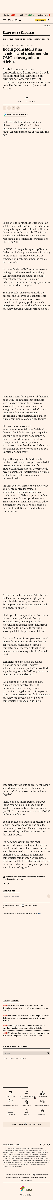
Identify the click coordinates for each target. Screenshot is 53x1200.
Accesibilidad (25, 1177)
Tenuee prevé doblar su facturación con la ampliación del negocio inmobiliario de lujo (24, 1026)
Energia (29, 39)
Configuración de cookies (39, 1174)
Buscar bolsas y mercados (15, 1046)
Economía (16, 896)
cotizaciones (10, 1114)
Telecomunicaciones (17, 39)
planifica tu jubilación (10, 1105)
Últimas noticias (11, 1001)
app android (42, 1114)
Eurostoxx (14, 1059)
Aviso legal (15, 1174)
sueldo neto (42, 1096)
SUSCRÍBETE (40, 20)
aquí (39, 913)
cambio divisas (26, 1105)
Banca (5, 39)
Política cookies (24, 1174)
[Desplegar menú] (4, 20)
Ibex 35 (6, 15)
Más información (8, 908)
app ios (26, 1114)
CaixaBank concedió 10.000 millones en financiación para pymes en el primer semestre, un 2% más (25, 1008)
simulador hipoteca (26, 1096)
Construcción (39, 39)
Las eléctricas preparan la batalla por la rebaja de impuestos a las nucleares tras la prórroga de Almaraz (26, 1018)
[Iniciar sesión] (48, 20)
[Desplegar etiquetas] (48, 896)
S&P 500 (23, 15)
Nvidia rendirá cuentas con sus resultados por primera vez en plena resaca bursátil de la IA (26, 1034)
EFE (26, 98)
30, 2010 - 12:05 (26, 101)
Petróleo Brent (42, 15)
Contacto (8, 1174)
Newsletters (42, 1177)
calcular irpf (10, 1096)
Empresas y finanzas (19, 32)
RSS (36, 1177)
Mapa (32, 1177)
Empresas (6, 896)
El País (47, 26)
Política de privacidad (13, 1177)
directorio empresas (42, 1105)
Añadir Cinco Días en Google (16, 114)
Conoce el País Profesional (26, 1124)
